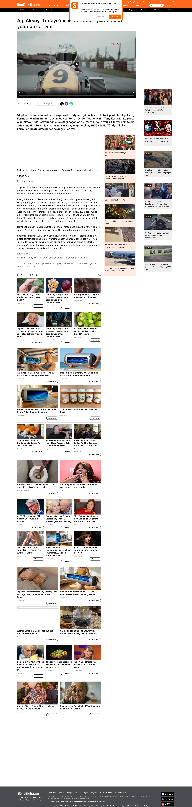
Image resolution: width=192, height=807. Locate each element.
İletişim (34, 800)
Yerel (102, 793)
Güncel (62, 793)
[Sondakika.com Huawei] (167, 804)
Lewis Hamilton (44, 205)
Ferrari (84, 208)
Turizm (143, 10)
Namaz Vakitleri (120, 793)
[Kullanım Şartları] (53, 806)
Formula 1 (67, 170)
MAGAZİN (123, 5)
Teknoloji (49, 10)
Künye (39, 800)
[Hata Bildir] (144, 806)
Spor (86, 793)
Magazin (94, 793)
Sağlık (131, 10)
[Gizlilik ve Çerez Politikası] (81, 806)
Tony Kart (36, 211)
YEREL (137, 5)
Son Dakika (52, 793)
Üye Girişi (169, 5)
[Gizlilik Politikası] (65, 806)
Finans (35, 10)
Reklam (28, 800)
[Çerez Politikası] (96, 806)
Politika (23, 10)
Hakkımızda (21, 800)
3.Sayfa (169, 10)
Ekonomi (78, 793)
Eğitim (156, 10)
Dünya (20, 202)
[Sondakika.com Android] (167, 799)
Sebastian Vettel (65, 205)
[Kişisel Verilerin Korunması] (111, 806)
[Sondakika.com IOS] (167, 794)
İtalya (20, 227)
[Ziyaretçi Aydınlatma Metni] (130, 806)
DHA (32, 181)
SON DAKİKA (54, 5)
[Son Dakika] (28, 5)
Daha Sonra (101, 17)
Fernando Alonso (26, 205)
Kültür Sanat (65, 10)
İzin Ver (115, 17)
